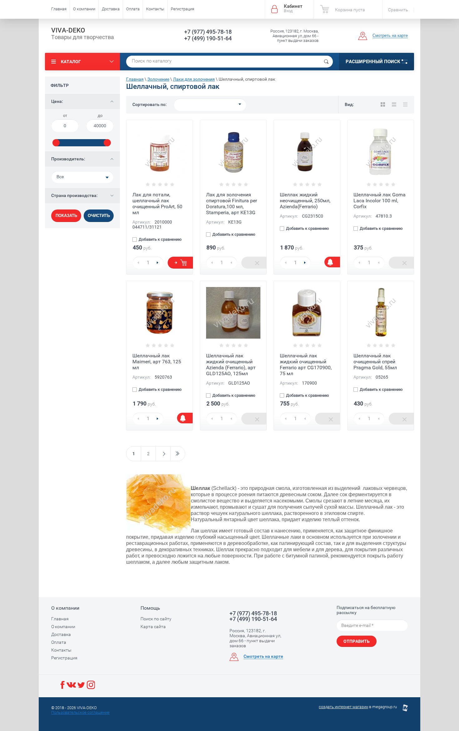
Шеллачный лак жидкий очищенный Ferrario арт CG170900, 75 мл (306, 364)
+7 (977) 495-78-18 (208, 31)
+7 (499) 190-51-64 (208, 38)
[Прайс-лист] (405, 104)
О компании (84, 9)
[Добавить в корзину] (180, 263)
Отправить (356, 641)
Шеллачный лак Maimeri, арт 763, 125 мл (156, 362)
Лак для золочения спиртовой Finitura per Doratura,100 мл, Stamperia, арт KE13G (231, 203)
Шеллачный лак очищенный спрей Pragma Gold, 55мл (375, 362)
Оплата (133, 9)
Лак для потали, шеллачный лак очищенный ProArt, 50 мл (157, 203)
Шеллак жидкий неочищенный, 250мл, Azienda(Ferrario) (305, 200)
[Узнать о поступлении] (332, 262)
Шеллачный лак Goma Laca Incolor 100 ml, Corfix (379, 200)
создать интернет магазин (343, 706)
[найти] (326, 62)
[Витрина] (382, 104)
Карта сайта (153, 626)
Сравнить (398, 9)
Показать (66, 215)
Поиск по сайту (156, 618)
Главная (59, 9)
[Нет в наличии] (254, 263)
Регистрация (182, 9)
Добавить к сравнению (160, 239)
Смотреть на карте (390, 35)
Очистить (99, 215)
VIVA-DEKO (68, 30)
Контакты (155, 9)
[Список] (394, 104)
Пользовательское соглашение (80, 712)
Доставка (111, 9)
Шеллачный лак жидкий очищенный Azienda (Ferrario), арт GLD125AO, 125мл (231, 364)
